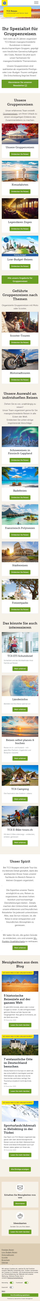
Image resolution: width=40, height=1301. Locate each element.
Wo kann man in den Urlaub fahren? (18, 973)
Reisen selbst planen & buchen (20, 741)
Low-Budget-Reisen (20, 259)
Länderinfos (20, 699)
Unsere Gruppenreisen (20, 147)
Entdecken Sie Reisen (20, 154)
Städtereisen (20, 565)
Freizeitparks (20, 602)
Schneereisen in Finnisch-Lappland (20, 452)
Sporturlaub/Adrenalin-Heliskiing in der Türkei (20, 1129)
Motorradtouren (20, 373)
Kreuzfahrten (20, 184)
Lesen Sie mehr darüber (20, 1025)
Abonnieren (20, 1203)
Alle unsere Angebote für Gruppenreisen (20, 279)
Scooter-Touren (20, 335)
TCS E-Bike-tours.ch (20, 829)
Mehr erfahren (20, 669)
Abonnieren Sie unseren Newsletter (20, 84)
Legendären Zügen (20, 222)
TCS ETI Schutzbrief (20, 655)
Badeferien (20, 490)
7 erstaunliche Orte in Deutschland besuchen (18, 1062)
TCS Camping (20, 789)
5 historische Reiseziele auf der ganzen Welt (17, 999)
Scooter (5, 1257)
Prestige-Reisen (8, 1250)
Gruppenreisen (10, 113)
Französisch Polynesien (20, 528)
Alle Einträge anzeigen (20, 1169)
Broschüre (6, 1260)
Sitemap (5, 1263)
